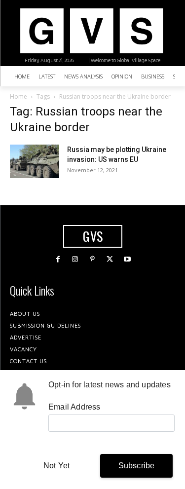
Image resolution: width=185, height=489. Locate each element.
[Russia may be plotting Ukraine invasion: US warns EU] (34, 162)
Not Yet (56, 465)
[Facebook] (58, 259)
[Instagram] (75, 259)
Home (18, 96)
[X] (110, 259)
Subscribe (136, 465)
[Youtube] (127, 259)
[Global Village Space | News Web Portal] (91, 31)
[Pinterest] (92, 259)
